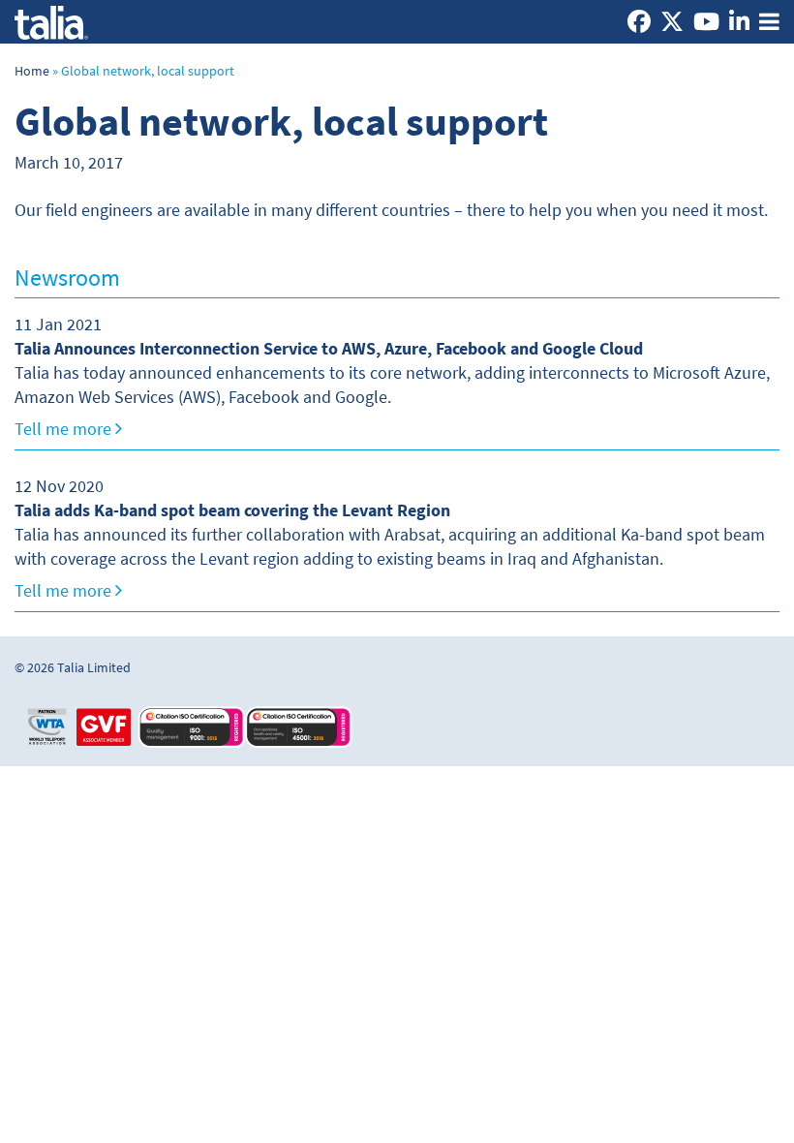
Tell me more (65, 429)
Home (32, 71)
